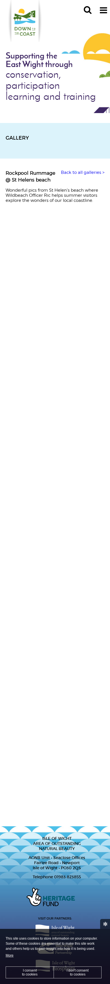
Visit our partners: (55, 918)
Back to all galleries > (82, 172)
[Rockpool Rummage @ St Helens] (55, 235)
